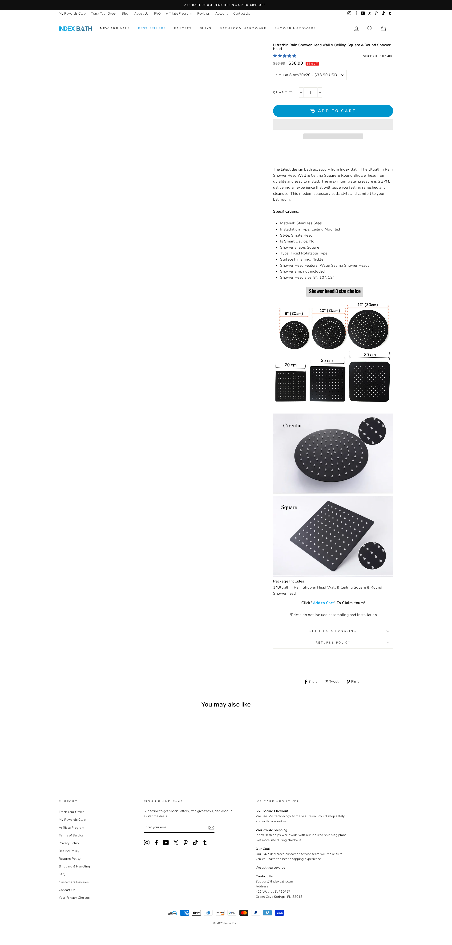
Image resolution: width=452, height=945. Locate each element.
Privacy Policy (69, 843)
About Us (141, 13)
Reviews (203, 13)
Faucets (183, 28)
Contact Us (241, 13)
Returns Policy (333, 642)
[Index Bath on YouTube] (166, 842)
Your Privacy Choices (74, 897)
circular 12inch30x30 (87, 757)
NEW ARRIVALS (115, 28)
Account (221, 13)
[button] (285, 56)
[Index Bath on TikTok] (195, 842)
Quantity (283, 92)
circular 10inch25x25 (80, 757)
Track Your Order (103, 13)
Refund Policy (69, 851)
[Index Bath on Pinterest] (185, 842)
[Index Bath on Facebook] (156, 842)
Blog (125, 13)
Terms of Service (71, 835)
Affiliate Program (179, 13)
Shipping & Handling (333, 631)
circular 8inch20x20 (74, 757)
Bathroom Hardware (243, 28)
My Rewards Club (72, 13)
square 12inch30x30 (106, 757)
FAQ (157, 13)
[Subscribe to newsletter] (211, 827)
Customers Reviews (74, 882)
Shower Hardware (295, 28)
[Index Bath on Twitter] (176, 842)
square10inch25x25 (99, 757)
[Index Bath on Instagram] (146, 842)
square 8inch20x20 (93, 757)
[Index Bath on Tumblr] (205, 842)
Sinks (206, 28)
